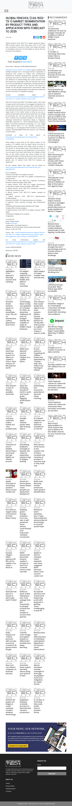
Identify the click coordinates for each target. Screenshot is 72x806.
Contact (8, 791)
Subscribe (51, 774)
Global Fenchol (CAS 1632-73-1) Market (18, 70)
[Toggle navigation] (6, 11)
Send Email (13, 223)
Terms (8, 783)
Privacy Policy (10, 786)
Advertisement (11, 789)
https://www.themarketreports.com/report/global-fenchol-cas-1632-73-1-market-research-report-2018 (25, 98)
